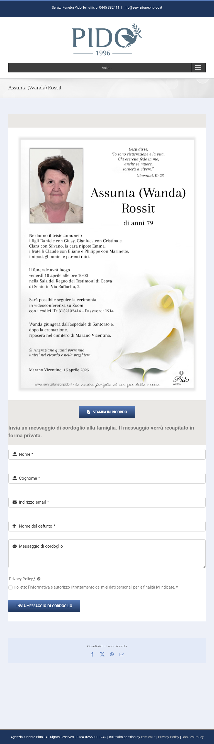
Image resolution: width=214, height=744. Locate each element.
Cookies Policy (193, 737)
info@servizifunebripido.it (143, 7)
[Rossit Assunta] (107, 129)
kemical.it (148, 737)
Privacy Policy (168, 737)
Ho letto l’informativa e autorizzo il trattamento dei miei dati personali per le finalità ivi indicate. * (96, 587)
